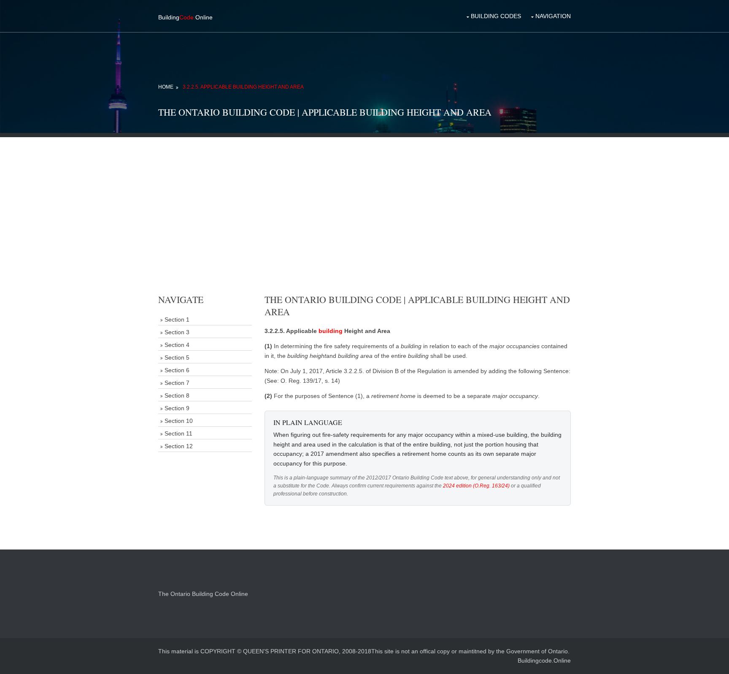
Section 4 (177, 344)
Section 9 (177, 408)
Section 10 (179, 420)
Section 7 (177, 382)
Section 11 (178, 433)
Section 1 (177, 319)
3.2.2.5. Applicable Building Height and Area (243, 87)
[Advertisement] (364, 196)
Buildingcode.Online (544, 660)
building (331, 331)
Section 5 (177, 357)
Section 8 (177, 395)
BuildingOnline (185, 17)
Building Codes (496, 16)
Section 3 (177, 332)
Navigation (553, 16)
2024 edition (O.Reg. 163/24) (476, 486)
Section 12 (179, 446)
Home (165, 87)
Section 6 (177, 370)
